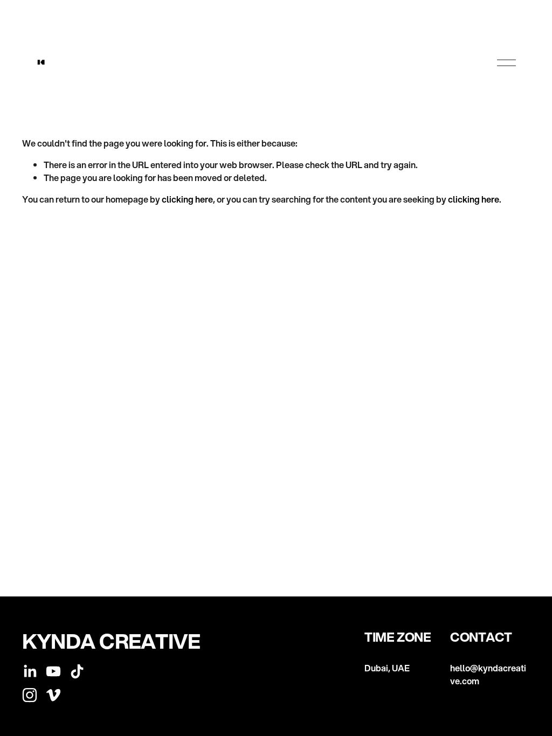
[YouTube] (53, 671)
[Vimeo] (53, 695)
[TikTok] (77, 671)
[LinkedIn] (29, 671)
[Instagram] (29, 695)
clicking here (187, 199)
